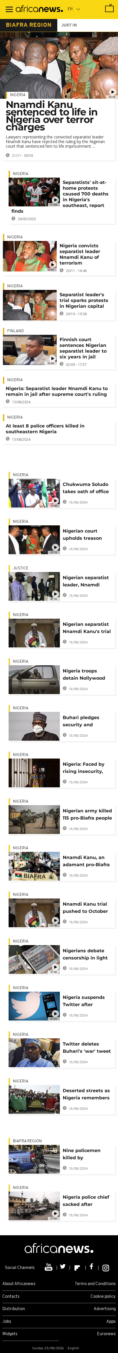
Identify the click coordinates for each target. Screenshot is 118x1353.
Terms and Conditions (95, 1284)
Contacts (10, 1297)
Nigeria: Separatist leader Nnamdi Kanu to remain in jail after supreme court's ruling (57, 391)
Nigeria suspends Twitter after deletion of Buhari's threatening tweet (86, 1002)
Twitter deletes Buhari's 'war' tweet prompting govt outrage (87, 1048)
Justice (20, 568)
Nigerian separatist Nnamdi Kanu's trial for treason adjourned (87, 629)
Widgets (9, 1334)
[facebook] (92, 1268)
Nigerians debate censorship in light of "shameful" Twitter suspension (86, 955)
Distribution (13, 1309)
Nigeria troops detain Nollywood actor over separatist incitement (84, 675)
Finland (15, 331)
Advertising (105, 1309)
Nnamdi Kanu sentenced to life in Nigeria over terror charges (52, 115)
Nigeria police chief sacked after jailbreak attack (86, 1201)
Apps (111, 1322)
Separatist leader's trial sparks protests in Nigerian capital (84, 300)
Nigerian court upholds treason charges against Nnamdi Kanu (82, 535)
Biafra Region (27, 1141)
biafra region (29, 25)
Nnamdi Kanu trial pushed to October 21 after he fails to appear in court (85, 908)
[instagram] (106, 1268)
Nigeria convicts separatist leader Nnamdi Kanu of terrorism (80, 254)
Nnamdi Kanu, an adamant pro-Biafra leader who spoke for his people (86, 862)
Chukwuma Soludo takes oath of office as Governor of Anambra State (86, 489)
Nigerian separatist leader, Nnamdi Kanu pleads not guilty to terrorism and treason (86, 582)
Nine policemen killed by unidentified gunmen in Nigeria (85, 1155)
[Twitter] (63, 1268)
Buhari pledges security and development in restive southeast (84, 722)
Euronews (106, 1334)
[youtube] (49, 1268)
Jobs (6, 1322)
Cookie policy (103, 1297)
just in (69, 25)
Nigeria (17, 95)
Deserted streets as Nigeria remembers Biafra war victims (86, 1095)
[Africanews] (39, 9)
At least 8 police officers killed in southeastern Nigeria (45, 428)
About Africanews (19, 1284)
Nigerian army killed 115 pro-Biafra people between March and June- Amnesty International (87, 815)
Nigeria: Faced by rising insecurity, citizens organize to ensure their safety (86, 768)
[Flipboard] (78, 1268)
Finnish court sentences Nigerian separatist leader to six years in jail (83, 348)
